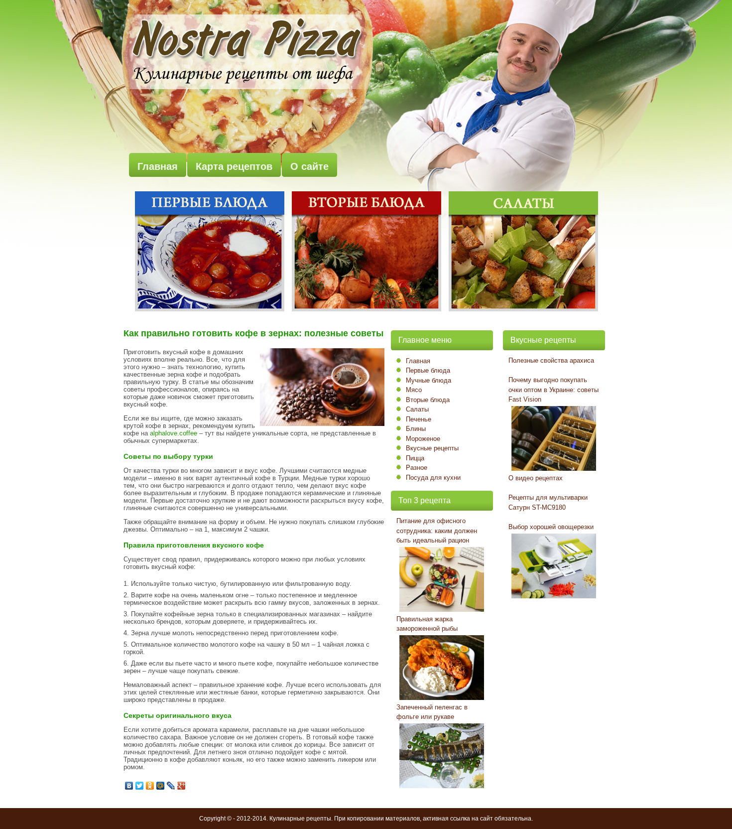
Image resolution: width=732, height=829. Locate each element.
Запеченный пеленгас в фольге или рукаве (432, 712)
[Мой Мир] (160, 785)
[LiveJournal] (171, 785)
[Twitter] (139, 785)
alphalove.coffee (173, 433)
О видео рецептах (535, 478)
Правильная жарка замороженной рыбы (427, 624)
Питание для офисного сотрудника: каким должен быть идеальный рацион (436, 530)
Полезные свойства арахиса (551, 360)
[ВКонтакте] (129, 785)
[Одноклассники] (150, 785)
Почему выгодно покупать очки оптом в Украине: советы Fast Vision (553, 389)
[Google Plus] (181, 785)
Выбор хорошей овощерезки (551, 527)
